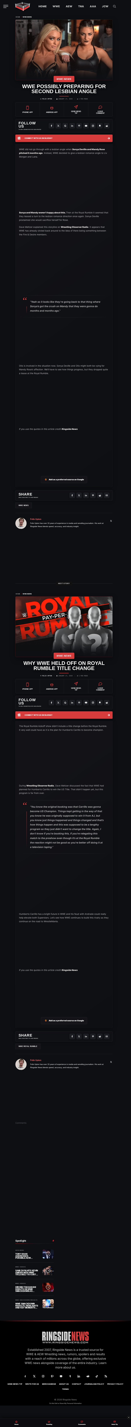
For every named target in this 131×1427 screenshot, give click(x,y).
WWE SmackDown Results (26, 1300)
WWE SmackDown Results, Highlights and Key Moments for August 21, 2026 (26, 1306)
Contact (76, 1384)
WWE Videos (20, 1267)
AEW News (19, 1250)
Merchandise (49, 1384)
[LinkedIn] (72, 125)
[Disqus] (64, 1166)
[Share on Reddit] (99, 495)
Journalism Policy (94, 1384)
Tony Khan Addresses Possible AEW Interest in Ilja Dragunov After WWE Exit (24, 1256)
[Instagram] (93, 125)
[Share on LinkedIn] (86, 495)
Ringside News (70, 429)
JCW (105, 6)
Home (43, 6)
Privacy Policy (115, 1384)
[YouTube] (86, 125)
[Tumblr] (70, 1376)
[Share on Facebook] (72, 495)
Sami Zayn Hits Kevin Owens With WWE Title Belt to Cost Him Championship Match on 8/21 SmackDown (26, 1273)
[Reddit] (106, 125)
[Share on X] (79, 495)
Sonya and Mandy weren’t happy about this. (42, 212)
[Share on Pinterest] (93, 495)
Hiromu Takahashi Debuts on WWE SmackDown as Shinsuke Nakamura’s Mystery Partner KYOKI (25, 1289)
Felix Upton (47, 99)
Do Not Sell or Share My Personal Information (65, 1403)
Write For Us (32, 1384)
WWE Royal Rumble (28, 1046)
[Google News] (65, 125)
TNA (81, 6)
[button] (114, 6)
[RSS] (106, 1376)
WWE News (27, 17)
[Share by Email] (106, 495)
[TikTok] (97, 1376)
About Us (64, 1384)
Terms (65, 1389)
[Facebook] (51, 125)
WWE (56, 6)
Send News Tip (15, 1384)
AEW (69, 6)
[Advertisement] (38, 344)
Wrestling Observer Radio (74, 227)
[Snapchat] (99, 125)
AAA (93, 6)
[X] (58, 125)
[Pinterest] (79, 125)
